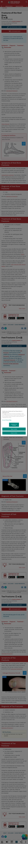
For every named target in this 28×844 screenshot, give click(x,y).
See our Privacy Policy (6, 420)
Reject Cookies (14, 429)
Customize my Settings (14, 424)
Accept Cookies (14, 433)
